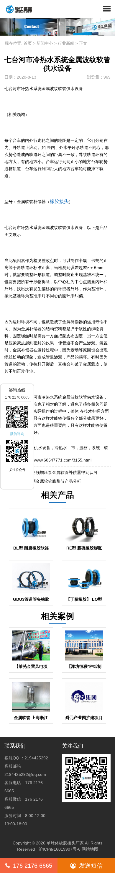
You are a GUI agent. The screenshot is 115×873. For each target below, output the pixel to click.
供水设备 (42, 447)
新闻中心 (45, 43)
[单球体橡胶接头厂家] (16, 9)
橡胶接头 (59, 201)
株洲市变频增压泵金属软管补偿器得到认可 (58, 472)
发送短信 (91, 865)
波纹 (83, 447)
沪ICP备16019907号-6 (59, 849)
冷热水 (61, 447)
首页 (28, 43)
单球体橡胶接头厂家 (65, 843)
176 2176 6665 (32, 865)
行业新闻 (66, 43)
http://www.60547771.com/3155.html (57, 460)
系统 (96, 447)
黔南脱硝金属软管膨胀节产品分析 (50, 481)
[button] (107, 9)
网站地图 (90, 849)
